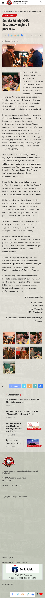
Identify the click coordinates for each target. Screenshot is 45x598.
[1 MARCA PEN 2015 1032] (22, 353)
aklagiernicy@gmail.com (11, 485)
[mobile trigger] (4, 2)
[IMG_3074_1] (36, 353)
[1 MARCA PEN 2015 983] (9, 353)
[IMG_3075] (9, 367)
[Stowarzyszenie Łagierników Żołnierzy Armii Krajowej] (17, 2)
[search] (41, 2)
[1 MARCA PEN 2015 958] (22, 338)
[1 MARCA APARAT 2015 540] (9, 338)
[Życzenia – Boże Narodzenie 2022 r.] (33, 442)
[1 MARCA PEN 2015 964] (36, 338)
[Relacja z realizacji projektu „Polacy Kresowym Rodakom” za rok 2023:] (33, 425)
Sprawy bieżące (9, 15)
